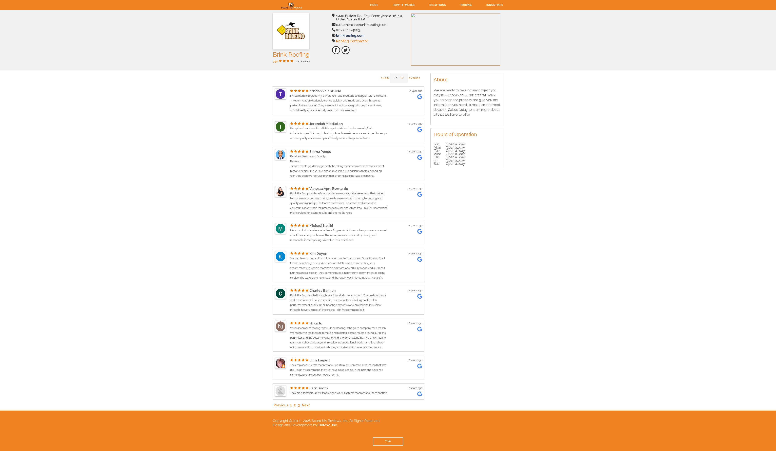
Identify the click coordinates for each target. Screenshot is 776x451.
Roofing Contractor (352, 41)
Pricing (466, 5)
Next (306, 405)
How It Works (404, 5)
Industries (494, 5)
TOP (388, 441)
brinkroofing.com (350, 36)
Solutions (437, 5)
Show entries (400, 78)
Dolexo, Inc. (328, 425)
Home (374, 5)
